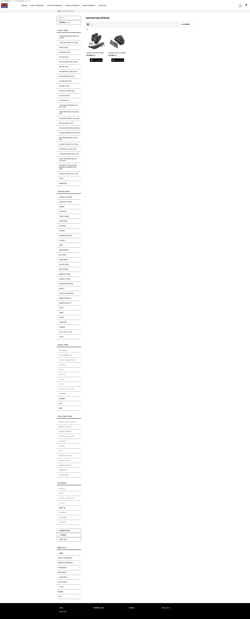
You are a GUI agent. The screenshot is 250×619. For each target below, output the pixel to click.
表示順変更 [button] (186, 24)
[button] (240, 5)
